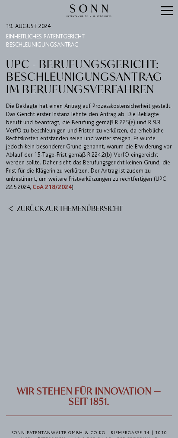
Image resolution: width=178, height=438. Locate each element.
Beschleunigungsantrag (42, 44)
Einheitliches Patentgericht (45, 36)
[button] (167, 11)
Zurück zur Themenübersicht (69, 208)
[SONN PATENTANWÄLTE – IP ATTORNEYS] (89, 11)
